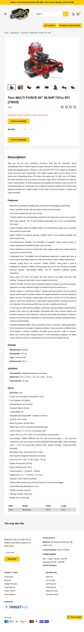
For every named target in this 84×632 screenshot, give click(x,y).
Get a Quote (50, 580)
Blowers (7, 580)
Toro (10, 107)
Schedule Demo (52, 594)
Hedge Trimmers (10, 584)
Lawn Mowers (9, 587)
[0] (77, 14)
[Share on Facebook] (62, 107)
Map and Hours (52, 591)
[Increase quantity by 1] (30, 129)
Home (6, 33)
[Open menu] (5, 14)
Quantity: (11, 129)
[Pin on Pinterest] (66, 107)
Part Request (51, 587)
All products (15, 33)
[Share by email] (74, 107)
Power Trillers (9, 591)
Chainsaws (8, 577)
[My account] (73, 14)
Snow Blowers (10, 594)
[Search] (65, 14)
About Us (49, 577)
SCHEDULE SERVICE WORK (70, 25)
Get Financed (51, 584)
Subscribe (12, 559)
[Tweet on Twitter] (70, 107)
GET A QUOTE (50, 25)
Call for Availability (18, 121)
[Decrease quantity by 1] (19, 129)
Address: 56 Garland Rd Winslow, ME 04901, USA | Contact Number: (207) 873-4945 (42, 2)
